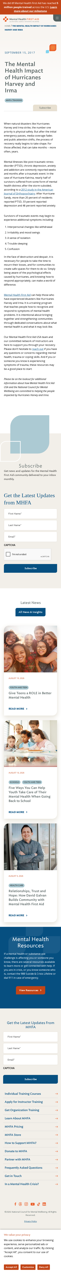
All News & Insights (30, 612)
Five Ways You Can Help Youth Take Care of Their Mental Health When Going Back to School (29, 794)
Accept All (11, 1267)
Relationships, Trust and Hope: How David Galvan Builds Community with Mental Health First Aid (27, 897)
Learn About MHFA (17, 1118)
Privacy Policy (30, 1221)
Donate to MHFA (16, 1151)
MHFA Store (13, 1135)
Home (7, 26)
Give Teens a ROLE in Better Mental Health (30, 695)
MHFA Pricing (14, 1126)
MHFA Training (14, 100)
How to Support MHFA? (20, 1143)
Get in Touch (13, 1176)
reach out (37, 349)
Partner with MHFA (17, 1159)
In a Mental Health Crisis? (22, 1184)
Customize (28, 1267)
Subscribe (45, 107)
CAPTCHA (9, 545)
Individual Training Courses (23, 1094)
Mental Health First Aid (17, 295)
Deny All (43, 1267)
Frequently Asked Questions (23, 1168)
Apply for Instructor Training (24, 1102)
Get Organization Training (22, 1110)
